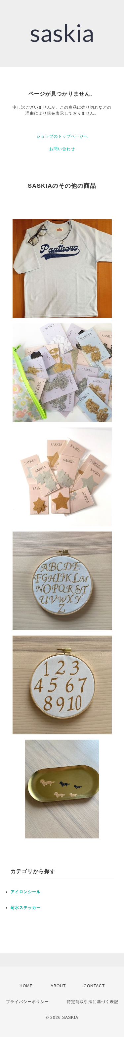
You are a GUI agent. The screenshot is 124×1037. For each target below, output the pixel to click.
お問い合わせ (62, 149)
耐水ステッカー (26, 907)
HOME (26, 986)
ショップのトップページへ (62, 136)
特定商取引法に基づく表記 (92, 1001)
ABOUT (58, 986)
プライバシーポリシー (27, 1001)
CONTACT (94, 986)
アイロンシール (26, 891)
